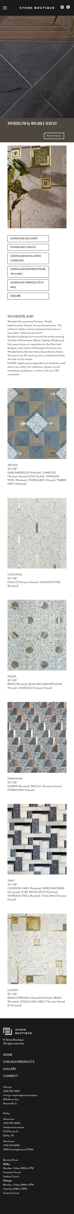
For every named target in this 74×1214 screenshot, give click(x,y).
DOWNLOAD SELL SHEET (24, 238)
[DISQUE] (37, 669)
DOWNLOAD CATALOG (23, 247)
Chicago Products (19, 1062)
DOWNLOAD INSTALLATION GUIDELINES (25, 258)
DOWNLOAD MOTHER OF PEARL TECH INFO (28, 271)
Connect (10, 1076)
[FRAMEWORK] (37, 772)
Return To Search (54, 135)
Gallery (9, 1069)
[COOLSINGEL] (37, 567)
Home (7, 1055)
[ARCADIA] (37, 458)
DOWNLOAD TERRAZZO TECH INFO (27, 285)
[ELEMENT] (37, 983)
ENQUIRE (15, 296)
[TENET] (37, 874)
